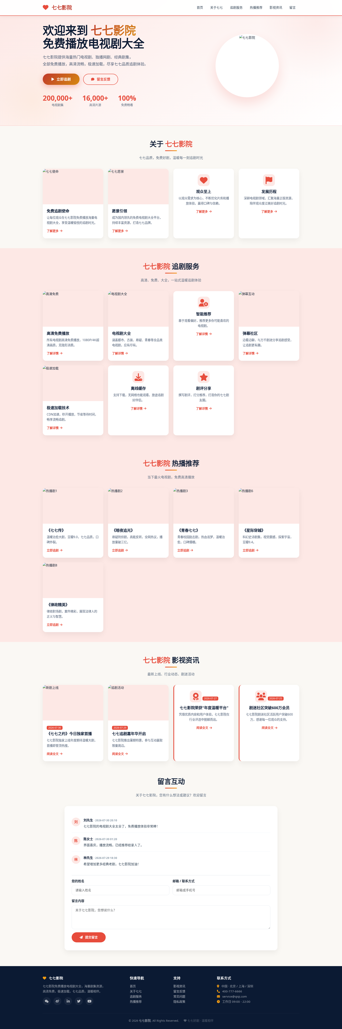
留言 (292, 7)
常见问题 (179, 996)
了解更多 (53, 231)
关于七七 (216, 7)
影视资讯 (276, 7)
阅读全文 (53, 754)
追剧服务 (236, 7)
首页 (200, 7)
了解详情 (53, 353)
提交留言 (91, 937)
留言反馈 (103, 79)
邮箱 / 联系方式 (184, 881)
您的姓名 (78, 881)
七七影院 (61, 7)
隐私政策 (179, 1001)
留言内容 (78, 901)
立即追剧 (63, 79)
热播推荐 (256, 7)
